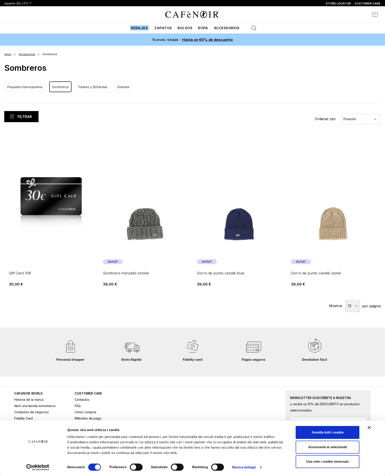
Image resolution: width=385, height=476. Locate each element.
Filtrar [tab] (25, 116)
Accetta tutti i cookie (328, 432)
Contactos (82, 399)
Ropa (203, 28)
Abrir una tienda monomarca (34, 406)
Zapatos (163, 28)
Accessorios (227, 28)
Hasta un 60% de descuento (207, 39)
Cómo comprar (85, 412)
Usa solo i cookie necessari (327, 461)
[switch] (136, 467)
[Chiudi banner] (369, 427)
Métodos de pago (88, 418)
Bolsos (185, 28)
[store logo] (192, 14)
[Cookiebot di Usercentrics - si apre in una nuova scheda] (37, 467)
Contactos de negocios (31, 412)
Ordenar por (325, 119)
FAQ (78, 406)
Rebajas (139, 28)
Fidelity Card (23, 418)
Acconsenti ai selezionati (327, 447)
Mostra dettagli (244, 467)
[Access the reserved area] (362, 14)
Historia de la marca (28, 399)
